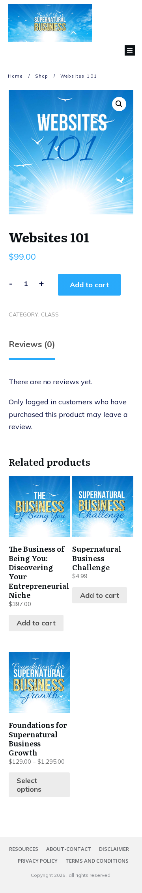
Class (50, 314)
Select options (29, 785)
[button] (119, 104)
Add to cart (89, 284)
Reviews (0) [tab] (32, 344)
